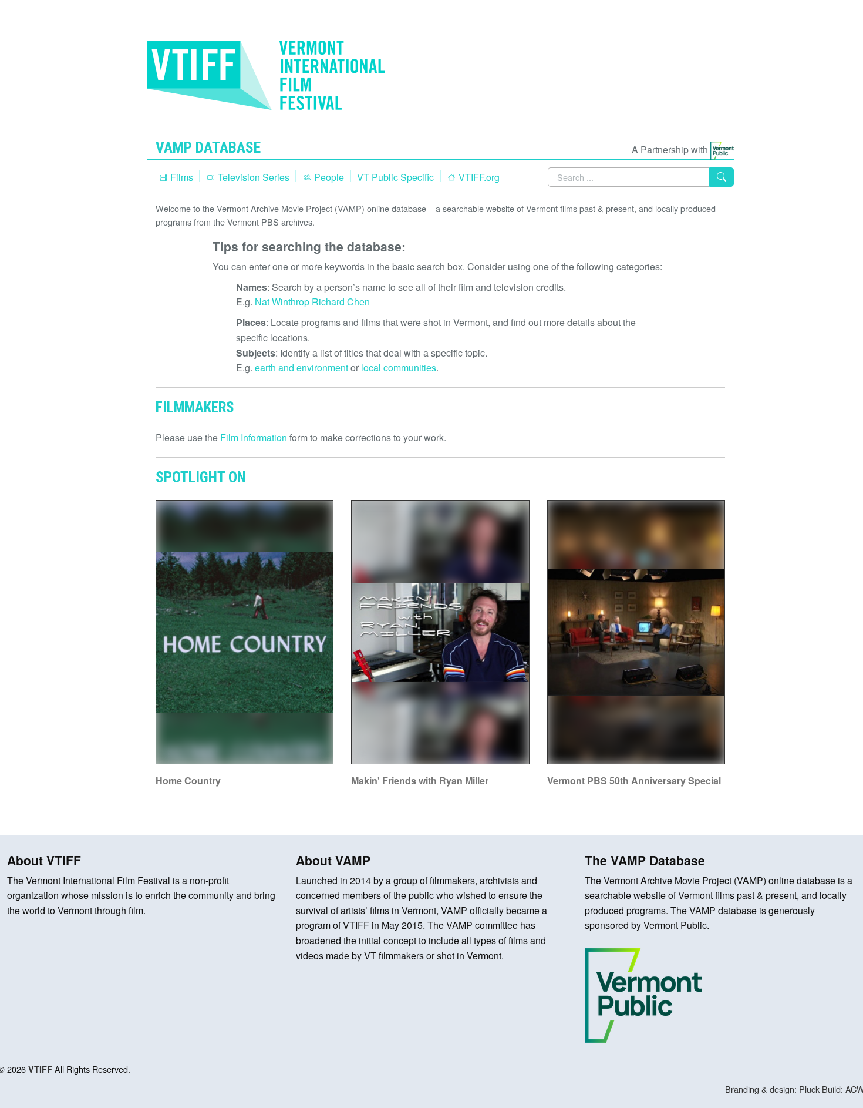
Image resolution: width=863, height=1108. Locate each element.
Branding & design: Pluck (772, 1089)
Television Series (252, 177)
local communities (398, 367)
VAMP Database (208, 147)
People (328, 177)
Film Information (253, 437)
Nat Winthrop (282, 301)
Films (180, 177)
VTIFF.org (478, 177)
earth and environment (301, 367)
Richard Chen (341, 301)
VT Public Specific (395, 177)
